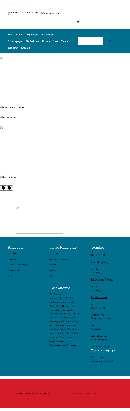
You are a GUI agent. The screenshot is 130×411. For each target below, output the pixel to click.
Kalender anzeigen (100, 346)
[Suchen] (77, 22)
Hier (93, 357)
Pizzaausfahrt (99, 297)
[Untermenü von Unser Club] (67, 41)
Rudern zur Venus (102, 279)
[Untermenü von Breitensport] (57, 34)
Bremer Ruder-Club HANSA (16, 4)
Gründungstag (99, 262)
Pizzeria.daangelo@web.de (62, 345)
